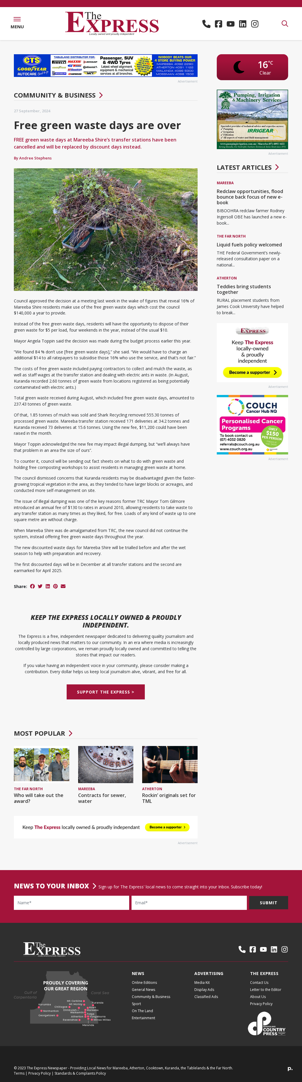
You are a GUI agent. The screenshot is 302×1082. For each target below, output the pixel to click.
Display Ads (204, 989)
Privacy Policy (261, 1003)
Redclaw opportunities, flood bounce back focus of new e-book (250, 197)
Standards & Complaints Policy (80, 1073)
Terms (19, 1073)
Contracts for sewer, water (102, 798)
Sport (136, 1003)
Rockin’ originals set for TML (169, 798)
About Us (258, 996)
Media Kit (202, 982)
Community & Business (55, 94)
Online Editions (144, 982)
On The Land (142, 1010)
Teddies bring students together (244, 289)
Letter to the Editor (265, 989)
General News (143, 989)
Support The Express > (105, 692)
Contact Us (259, 982)
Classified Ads (206, 996)
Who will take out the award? (38, 798)
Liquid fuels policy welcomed (249, 244)
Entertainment (143, 1017)
